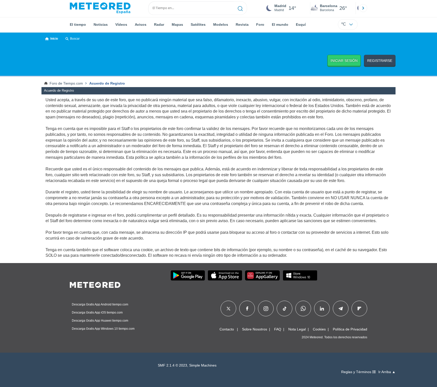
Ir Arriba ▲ (387, 372)
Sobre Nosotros (254, 329)
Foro (260, 24)
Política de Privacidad (350, 329)
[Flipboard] (359, 308)
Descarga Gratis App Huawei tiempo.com (100, 320)
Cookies (319, 329)
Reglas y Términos (356, 372)
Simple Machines (202, 365)
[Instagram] (266, 308)
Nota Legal (297, 329)
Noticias (101, 24)
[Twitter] (228, 308)
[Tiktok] (285, 308)
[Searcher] (240, 8)
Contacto (227, 329)
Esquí (301, 24)
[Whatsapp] (303, 308)
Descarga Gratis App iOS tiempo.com (97, 312)
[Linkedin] (322, 308)
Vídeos (121, 24)
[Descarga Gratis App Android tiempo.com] (188, 275)
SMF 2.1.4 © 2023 (172, 365)
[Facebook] (247, 308)
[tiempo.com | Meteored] (95, 284)
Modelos (220, 24)
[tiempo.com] (100, 8)
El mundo (280, 24)
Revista (242, 24)
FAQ (277, 329)
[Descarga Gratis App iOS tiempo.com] (225, 275)
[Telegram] (340, 308)
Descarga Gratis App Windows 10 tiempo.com (103, 328)
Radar (159, 24)
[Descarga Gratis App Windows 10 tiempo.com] (300, 275)
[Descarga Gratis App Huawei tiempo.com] (262, 275)
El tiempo (78, 24)
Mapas (177, 24)
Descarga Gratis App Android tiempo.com (100, 304)
